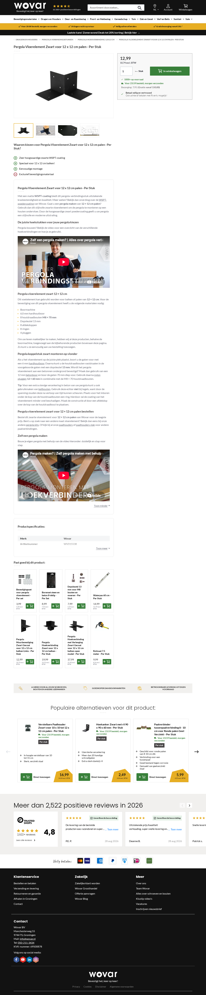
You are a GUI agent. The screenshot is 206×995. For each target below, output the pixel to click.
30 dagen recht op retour (82, 26)
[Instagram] (36, 959)
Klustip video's (144, 898)
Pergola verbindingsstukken (57, 39)
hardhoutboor (36, 363)
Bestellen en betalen (25, 883)
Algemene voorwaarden (122, 986)
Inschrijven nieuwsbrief (149, 908)
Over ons (141, 883)
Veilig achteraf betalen (126, 26)
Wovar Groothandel (86, 888)
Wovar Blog (81, 898)
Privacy (76, 986)
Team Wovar (143, 888)
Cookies (88, 986)
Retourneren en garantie (27, 893)
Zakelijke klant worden (87, 883)
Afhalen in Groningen (25, 898)
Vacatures (141, 903)
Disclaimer (100, 986)
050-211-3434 (26, 942)
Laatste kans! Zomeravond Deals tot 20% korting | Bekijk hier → (103, 32)
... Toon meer (111, 829)
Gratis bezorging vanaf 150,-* (169, 26)
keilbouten (44, 389)
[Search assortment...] (139, 7)
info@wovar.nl (28, 938)
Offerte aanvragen (85, 893)
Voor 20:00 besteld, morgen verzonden (39, 26)
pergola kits (32, 424)
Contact (18, 903)
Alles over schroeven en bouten (153, 893)
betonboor (32, 374)
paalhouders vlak (85, 424)
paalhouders (66, 424)
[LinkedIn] (30, 959)
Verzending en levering (26, 888)
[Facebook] (17, 959)
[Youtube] (23, 959)
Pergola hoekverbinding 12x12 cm (96, 39)
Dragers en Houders (26, 39)
